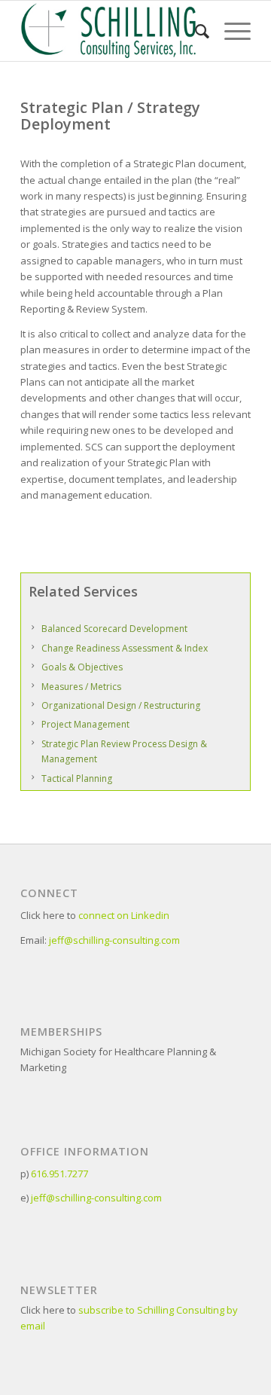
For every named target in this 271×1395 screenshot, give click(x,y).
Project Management (85, 724)
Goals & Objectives (82, 667)
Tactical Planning (76, 778)
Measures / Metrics (81, 686)
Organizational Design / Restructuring (120, 705)
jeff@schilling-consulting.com (114, 940)
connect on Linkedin (123, 915)
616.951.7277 (59, 1173)
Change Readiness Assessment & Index (124, 648)
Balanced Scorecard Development (114, 628)
